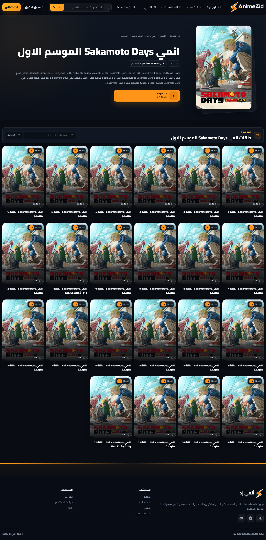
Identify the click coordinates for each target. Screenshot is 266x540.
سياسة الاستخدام (64, 502)
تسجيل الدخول (33, 7)
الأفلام (147, 497)
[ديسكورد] (241, 518)
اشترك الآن (11, 7)
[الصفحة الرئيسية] (247, 7)
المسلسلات (145, 502)
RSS (70, 508)
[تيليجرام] (250, 518)
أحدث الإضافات (143, 513)
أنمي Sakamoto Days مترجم (144, 36)
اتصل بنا (69, 497)
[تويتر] (260, 518)
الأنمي (163, 36)
